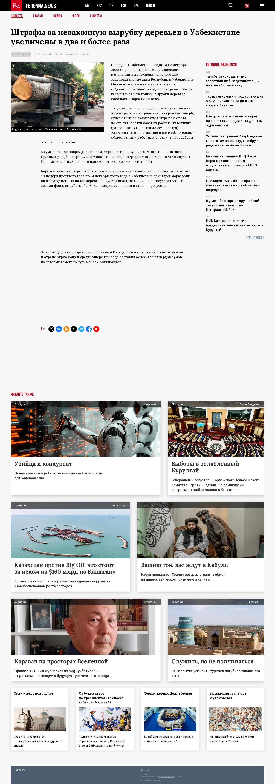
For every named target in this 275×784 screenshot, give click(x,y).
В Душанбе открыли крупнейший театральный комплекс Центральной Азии (232, 205)
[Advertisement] (118, 219)
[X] (51, 329)
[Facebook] (89, 329)
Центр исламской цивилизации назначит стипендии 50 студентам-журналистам (235, 120)
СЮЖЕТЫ (96, 16)
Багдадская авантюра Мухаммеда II (227, 695)
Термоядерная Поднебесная (168, 693)
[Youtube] (96, 329)
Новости (17, 16)
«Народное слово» (144, 99)
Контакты (20, 769)
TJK (111, 5)
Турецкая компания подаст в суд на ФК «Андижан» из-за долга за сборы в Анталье (235, 100)
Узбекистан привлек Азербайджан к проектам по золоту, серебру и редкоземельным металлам (234, 140)
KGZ (99, 5)
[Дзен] (74, 329)
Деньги (59, 54)
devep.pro (157, 780)
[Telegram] (81, 329)
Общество (85, 54)
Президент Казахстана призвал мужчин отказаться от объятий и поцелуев (233, 185)
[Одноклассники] (66, 329)
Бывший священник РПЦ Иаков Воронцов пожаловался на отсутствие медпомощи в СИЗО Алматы (231, 163)
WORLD (150, 5)
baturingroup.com (166, 777)
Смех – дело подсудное (34, 693)
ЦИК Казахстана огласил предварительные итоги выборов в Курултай (234, 225)
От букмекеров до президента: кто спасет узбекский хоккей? (101, 697)
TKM (123, 5)
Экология (71, 54)
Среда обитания (43, 54)
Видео (57, 16)
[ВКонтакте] (59, 329)
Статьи (38, 16)
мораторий (181, 176)
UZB (136, 5)
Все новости (255, 238)
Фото (76, 16)
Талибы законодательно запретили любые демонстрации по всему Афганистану (233, 80)
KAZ (87, 5)
